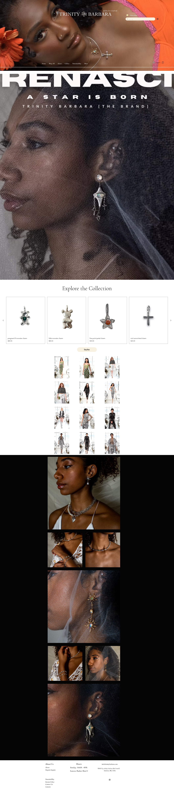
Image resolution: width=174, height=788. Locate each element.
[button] (67, 63)
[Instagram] (157, 19)
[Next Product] (171, 320)
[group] (87, 320)
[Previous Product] (3, 320)
